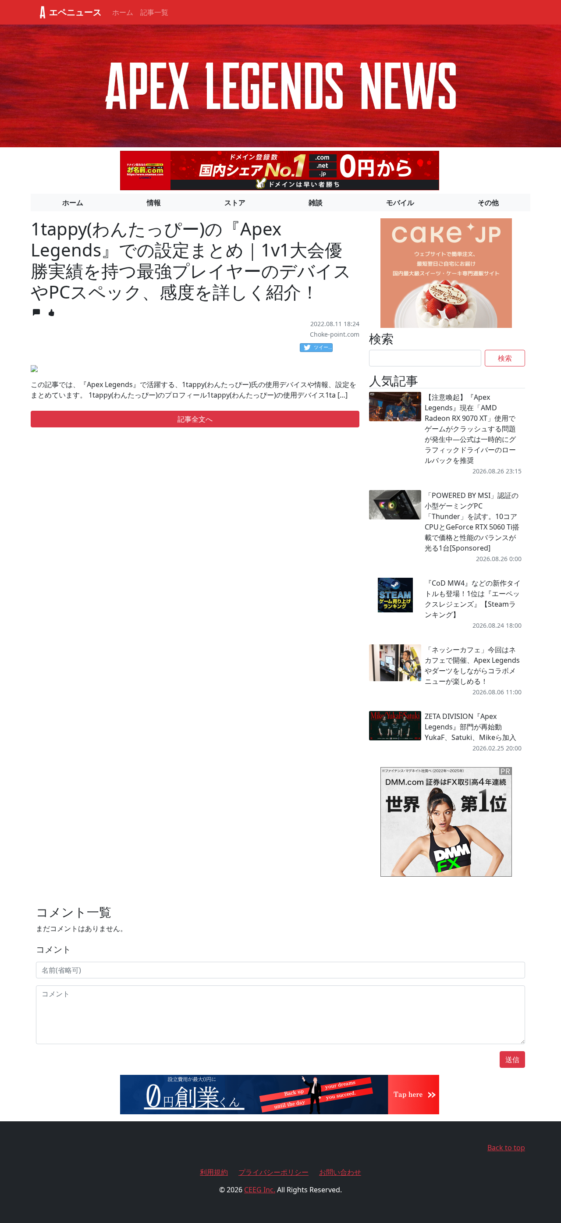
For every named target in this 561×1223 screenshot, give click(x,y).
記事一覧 (154, 12)
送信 (512, 1059)
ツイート (323, 347)
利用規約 (214, 1172)
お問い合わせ (340, 1172)
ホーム (122, 12)
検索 (505, 358)
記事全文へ (195, 419)
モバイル (400, 202)
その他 (488, 202)
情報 (154, 202)
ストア (234, 202)
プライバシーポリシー (273, 1172)
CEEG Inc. (259, 1190)
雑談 (316, 202)
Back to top (506, 1147)
